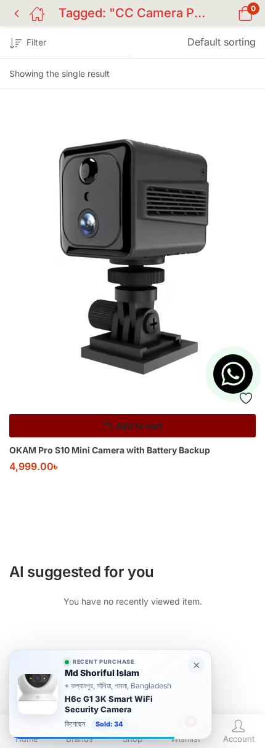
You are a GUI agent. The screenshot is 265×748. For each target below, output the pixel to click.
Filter (36, 42)
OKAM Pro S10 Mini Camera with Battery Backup (109, 450)
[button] (229, 13)
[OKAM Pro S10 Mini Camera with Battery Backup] (132, 262)
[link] (110, 694)
